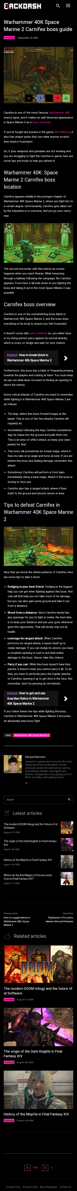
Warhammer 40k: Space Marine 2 (32, 735)
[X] (49, 98)
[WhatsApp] (66, 98)
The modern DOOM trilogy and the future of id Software (30, 826)
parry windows (38, 333)
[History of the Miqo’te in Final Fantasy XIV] (67, 861)
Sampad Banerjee (35, 757)
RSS (35, 1167)
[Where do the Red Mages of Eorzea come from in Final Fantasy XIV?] (67, 878)
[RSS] (28, 1168)
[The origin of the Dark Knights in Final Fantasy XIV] (67, 844)
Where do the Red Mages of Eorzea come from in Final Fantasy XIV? (28, 877)
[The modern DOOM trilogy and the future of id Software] (67, 827)
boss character (41, 122)
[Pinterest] (57, 98)
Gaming (9, 37)
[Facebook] (40, 98)
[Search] (69, 799)
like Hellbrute (62, 132)
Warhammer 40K (59, 113)
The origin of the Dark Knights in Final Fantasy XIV (30, 843)
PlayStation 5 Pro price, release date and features (59, 919)
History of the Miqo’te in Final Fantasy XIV (28, 860)
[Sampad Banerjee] (13, 770)
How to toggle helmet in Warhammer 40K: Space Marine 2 (17, 921)
